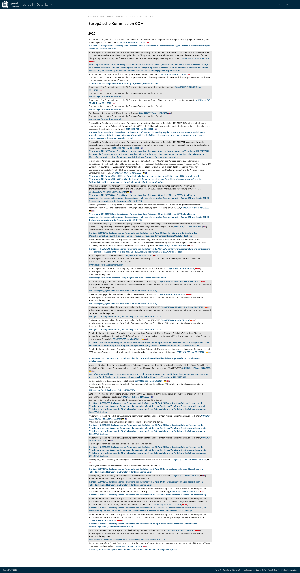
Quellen (120, 16)
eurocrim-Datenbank (37, 4)
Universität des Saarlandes (98, 16)
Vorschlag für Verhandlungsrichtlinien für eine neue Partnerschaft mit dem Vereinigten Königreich (133, 549)
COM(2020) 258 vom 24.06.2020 (148, 381)
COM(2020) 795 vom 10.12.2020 (172, 74)
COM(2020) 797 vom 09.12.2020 (153, 113)
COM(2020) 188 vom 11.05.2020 (167, 504)
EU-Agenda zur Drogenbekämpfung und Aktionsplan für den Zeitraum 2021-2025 (125, 316)
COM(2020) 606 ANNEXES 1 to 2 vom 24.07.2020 (182, 307)
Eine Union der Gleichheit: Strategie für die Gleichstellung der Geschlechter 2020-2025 (127, 539)
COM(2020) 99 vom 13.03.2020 (102, 520)
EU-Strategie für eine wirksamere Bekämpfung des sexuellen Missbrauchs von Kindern (127, 277)
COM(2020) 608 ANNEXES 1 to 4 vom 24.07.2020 (178, 281)
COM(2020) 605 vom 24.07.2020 (137, 255)
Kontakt (218, 570)
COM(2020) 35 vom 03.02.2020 (128, 546)
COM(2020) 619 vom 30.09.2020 (173, 245)
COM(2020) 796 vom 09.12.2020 (125, 148)
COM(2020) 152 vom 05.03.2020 (179, 530)
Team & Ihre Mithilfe (276, 570)
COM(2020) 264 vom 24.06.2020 (135, 397)
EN (286, 4)
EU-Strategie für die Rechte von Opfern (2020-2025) (112, 390)
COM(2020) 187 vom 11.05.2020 (184, 491)
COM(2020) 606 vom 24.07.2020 (175, 320)
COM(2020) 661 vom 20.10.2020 (188, 226)
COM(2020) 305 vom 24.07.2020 (127, 339)
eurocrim (112, 16)
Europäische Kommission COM (136, 16)
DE (279, 4)
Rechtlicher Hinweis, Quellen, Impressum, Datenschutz (244, 570)
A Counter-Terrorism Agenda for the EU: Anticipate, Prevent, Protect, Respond (124, 83)
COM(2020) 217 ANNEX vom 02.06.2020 (188, 459)
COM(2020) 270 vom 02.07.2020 (190, 352)
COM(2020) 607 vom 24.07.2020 (180, 268)
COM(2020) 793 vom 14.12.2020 (195, 58)
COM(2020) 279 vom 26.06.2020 (196, 368)
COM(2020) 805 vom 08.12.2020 (127, 173)
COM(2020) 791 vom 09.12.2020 (139, 129)
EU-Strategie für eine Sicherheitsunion (106, 96)
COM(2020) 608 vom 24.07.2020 (171, 294)
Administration (291, 570)
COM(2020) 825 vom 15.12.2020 (131, 42)
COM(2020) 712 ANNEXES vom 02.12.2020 (107, 192)
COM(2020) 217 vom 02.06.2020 (185, 475)
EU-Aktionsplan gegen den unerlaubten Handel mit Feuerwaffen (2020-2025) (123, 290)
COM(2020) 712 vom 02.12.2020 (195, 207)
